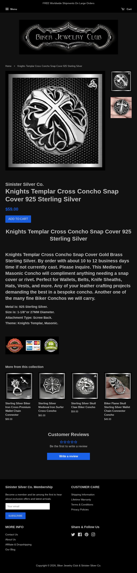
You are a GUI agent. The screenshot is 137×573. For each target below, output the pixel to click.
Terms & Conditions (82, 504)
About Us (10, 539)
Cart (129, 9)
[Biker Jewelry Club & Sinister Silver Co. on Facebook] (80, 535)
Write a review (68, 456)
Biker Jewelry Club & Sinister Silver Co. (79, 565)
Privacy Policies (80, 509)
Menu (13, 9)
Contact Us (11, 534)
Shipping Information (83, 494)
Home (8, 66)
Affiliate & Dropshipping (18, 544)
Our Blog (10, 549)
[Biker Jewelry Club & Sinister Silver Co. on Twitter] (73, 535)
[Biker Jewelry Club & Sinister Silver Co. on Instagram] (93, 535)
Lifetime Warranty (81, 499)
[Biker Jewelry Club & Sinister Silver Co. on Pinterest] (86, 535)
